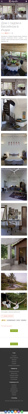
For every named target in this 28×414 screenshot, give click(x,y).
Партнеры (14, 359)
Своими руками (14, 377)
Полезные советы (14, 375)
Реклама (14, 363)
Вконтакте (14, 386)
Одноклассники (14, 390)
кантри (18, 320)
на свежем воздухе (11, 320)
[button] (26, 1)
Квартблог (3, 33)
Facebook (14, 385)
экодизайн (23, 320)
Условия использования (14, 365)
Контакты (14, 361)
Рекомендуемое (6, 326)
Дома (7, 33)
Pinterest (14, 394)
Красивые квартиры (14, 371)
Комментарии (14, 330)
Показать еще (14, 343)
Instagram (14, 392)
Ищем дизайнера (14, 357)
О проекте (14, 355)
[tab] (14, 1)
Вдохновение (14, 379)
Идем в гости (14, 373)
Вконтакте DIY (14, 388)
